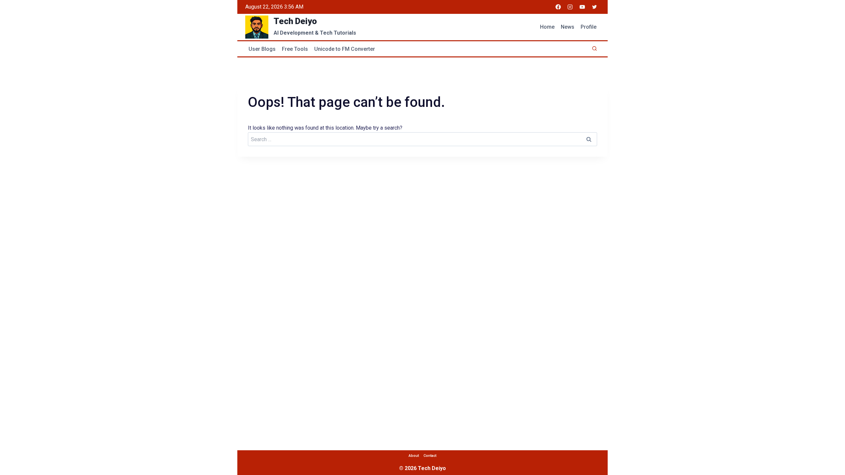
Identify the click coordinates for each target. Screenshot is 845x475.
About (414, 456)
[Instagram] (570, 7)
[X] (594, 7)
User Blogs (262, 49)
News (567, 27)
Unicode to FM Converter (344, 49)
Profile (588, 27)
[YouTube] (582, 7)
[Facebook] (558, 7)
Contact (429, 456)
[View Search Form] (594, 49)
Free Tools (295, 49)
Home (547, 27)
